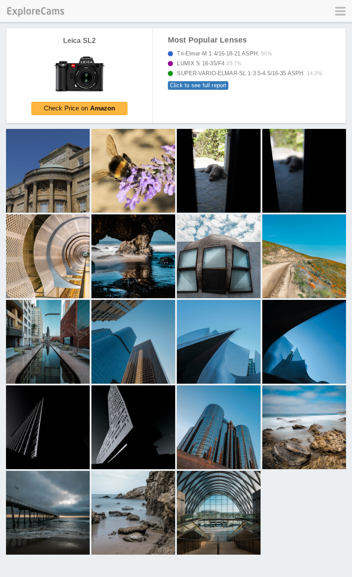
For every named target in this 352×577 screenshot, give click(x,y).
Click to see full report (198, 85)
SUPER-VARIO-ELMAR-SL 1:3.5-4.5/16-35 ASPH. (247, 73)
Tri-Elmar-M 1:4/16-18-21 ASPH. (222, 53)
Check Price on (79, 108)
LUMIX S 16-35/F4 (207, 63)
